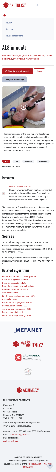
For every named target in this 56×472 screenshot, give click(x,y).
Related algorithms (14, 35)
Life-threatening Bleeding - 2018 (16, 315)
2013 (6, 161)
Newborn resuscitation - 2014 (15, 289)
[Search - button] (37, 5)
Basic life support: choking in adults (18, 286)
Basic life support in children (15, 279)
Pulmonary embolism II (12, 312)
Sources (9, 29)
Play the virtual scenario (18, 71)
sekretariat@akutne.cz (20, 434)
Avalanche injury (9, 299)
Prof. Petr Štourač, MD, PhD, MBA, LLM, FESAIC (23, 55)
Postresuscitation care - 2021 (15, 305)
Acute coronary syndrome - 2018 (16, 309)
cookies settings (10, 441)
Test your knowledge (14, 79)
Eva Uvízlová (19, 58)
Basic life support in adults (14, 282)
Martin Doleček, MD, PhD (20, 186)
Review (9, 22)
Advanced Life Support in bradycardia (19, 276)
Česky (39, 71)
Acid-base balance (10, 292)
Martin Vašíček (32, 58)
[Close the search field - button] (48, 5)
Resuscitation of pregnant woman (17, 302)
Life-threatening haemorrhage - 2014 (18, 296)
